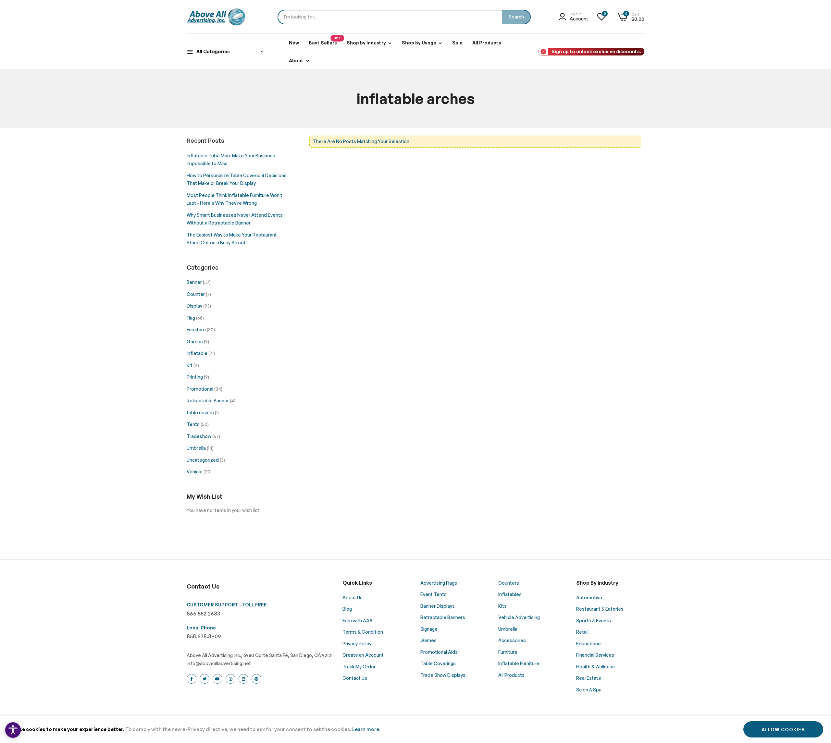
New (294, 42)
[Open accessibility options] (13, 730)
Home (385, 131)
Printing (195, 377)
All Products (486, 42)
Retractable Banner (208, 400)
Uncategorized (203, 460)
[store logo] (216, 17)
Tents (194, 424)
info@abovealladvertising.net (219, 663)
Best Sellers (325, 40)
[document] (415, 729)
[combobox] (404, 17)
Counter (196, 294)
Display (195, 306)
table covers (201, 412)
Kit (190, 365)
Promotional (200, 389)
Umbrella (197, 448)
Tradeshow (199, 436)
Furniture (197, 329)
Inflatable (197, 353)
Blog (404, 131)
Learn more (365, 729)
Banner (195, 282)
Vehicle (195, 471)
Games (195, 341)
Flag (191, 318)
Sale (457, 42)
